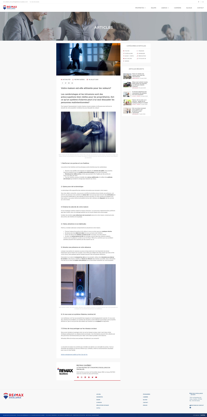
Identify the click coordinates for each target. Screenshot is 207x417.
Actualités (66, 79)
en (203, 2)
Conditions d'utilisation (79, 415)
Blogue (189, 8)
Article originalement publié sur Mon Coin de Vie (74, 354)
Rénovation (142, 56)
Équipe (153, 8)
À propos (99, 402)
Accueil (98, 394)
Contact (200, 8)
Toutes (127, 50)
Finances (141, 50)
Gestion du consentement (92, 415)
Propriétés (139, 8)
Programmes (146, 394)
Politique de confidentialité (65, 415)
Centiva (202, 415)
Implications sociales (102, 405)
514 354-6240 (35, 2)
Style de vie (142, 58)
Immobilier (141, 53)
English (145, 405)
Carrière (177, 8)
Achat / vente (129, 56)
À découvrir (129, 53)
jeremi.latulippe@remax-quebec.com (16, 2)
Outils (98, 408)
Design (127, 61)
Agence (164, 8)
